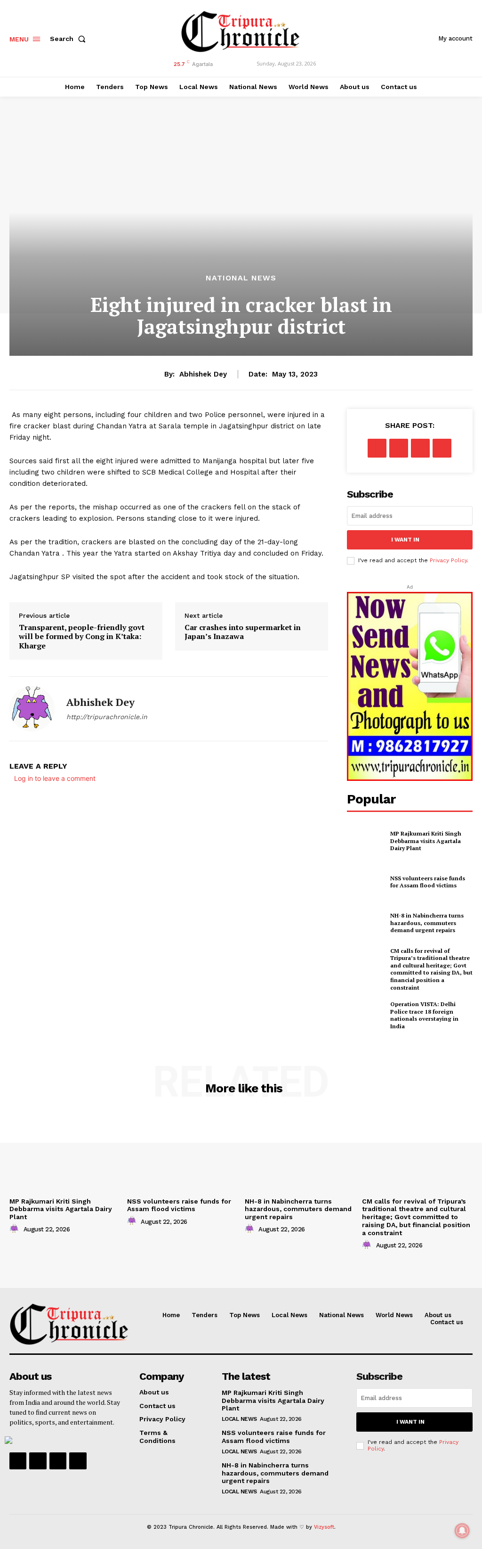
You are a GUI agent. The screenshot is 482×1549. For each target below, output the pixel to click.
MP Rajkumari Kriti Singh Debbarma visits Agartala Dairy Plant (425, 841)
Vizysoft (324, 1527)
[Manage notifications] (462, 1530)
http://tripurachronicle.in (106, 717)
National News (241, 278)
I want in (405, 539)
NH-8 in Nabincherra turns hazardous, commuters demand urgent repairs (427, 923)
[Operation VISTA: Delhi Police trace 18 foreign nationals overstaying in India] (366, 1015)
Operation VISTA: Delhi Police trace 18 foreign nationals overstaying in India (424, 1015)
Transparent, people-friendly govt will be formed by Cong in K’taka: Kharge (82, 636)
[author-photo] (15, 1229)
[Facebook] (377, 448)
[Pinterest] (420, 448)
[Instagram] (37, 1460)
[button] (69, 39)
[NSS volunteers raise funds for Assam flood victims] (366, 882)
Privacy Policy (448, 560)
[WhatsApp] (442, 448)
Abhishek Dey (203, 374)
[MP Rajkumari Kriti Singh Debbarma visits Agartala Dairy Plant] (366, 841)
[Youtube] (77, 1460)
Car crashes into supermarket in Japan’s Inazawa (243, 632)
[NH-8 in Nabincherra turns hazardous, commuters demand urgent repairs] (366, 923)
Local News (239, 1419)
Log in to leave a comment (55, 778)
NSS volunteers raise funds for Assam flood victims (427, 882)
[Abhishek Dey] (32, 708)
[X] (398, 448)
